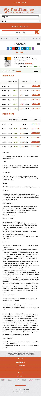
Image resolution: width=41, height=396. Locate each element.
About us (21, 358)
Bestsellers (20, 362)
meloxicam (28, 63)
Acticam (18, 71)
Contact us (20, 376)
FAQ (20, 369)
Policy (20, 372)
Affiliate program (20, 385)
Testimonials (20, 365)
